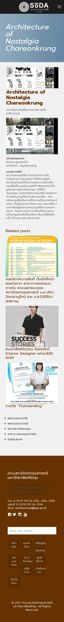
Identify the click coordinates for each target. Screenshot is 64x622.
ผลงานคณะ (14, 561)
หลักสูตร (40, 543)
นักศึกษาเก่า (40, 570)
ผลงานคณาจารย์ (18, 424)
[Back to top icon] (32, 598)
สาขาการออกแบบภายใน (22, 434)
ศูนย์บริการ (39, 559)
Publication (15, 439)
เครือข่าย (27, 570)
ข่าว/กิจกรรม (27, 559)
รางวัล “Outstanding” (24, 406)
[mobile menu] (59, 7)
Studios (40, 550)
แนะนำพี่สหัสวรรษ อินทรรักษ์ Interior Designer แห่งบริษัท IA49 (29, 353)
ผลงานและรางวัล (18, 418)
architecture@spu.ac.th (30, 508)
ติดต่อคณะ (14, 581)
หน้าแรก (14, 545)
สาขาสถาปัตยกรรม (19, 429)
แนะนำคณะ (26, 545)
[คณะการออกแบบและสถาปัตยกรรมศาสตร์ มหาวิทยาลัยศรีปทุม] (33, 7)
